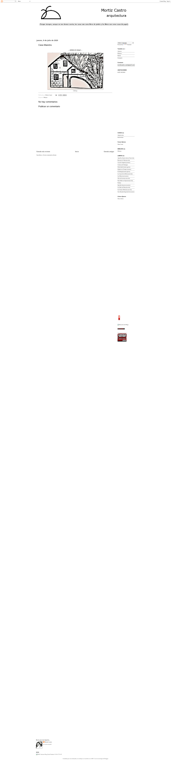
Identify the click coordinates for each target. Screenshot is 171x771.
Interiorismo (120, 137)
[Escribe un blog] (61, 95)
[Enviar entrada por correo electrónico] (56, 95)
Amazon (120, 51)
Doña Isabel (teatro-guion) (124, 167)
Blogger (106, 758)
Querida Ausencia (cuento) (124, 185)
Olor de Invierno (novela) (124, 178)
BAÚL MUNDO (121, 72)
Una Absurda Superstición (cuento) (126, 192)
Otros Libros (121, 198)
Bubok (119, 55)
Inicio (77, 151)
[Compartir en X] (62, 95)
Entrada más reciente (43, 151)
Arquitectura (121, 135)
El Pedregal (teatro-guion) (124, 171)
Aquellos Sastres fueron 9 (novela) (126, 158)
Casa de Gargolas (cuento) (124, 162)
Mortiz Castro (48, 742)
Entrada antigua (109, 151)
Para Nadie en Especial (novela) (125, 180)
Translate (129, 44)
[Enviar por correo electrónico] (59, 95)
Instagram (120, 58)
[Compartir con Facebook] (64, 95)
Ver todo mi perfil (47, 744)
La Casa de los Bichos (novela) (125, 174)
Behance (120, 53)
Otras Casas (120, 144)
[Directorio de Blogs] (123, 324)
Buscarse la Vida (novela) (124, 160)
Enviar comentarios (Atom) (49, 155)
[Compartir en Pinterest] (66, 95)
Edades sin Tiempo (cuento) (124, 169)
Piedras (119, 182)
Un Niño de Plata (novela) (124, 187)
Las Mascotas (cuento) (123, 176)
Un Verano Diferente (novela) (125, 189)
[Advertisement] (126, 102)
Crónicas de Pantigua (123, 164)
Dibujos (45, 97)
